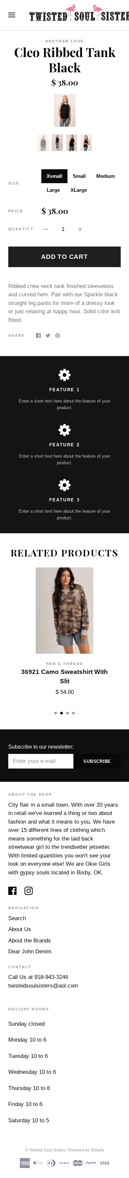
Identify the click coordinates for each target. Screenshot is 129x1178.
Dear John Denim (29, 951)
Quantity (20, 229)
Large (53, 190)
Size (14, 183)
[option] (64, 110)
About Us (19, 929)
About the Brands (29, 940)
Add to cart (64, 256)
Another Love (64, 41)
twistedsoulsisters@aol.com (43, 986)
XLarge (78, 190)
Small (79, 176)
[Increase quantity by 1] (80, 229)
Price (15, 211)
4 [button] (73, 713)
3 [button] (67, 713)
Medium (105, 176)
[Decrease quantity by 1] (45, 229)
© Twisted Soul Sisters (45, 1150)
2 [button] (61, 713)
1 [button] (55, 713)
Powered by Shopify (86, 1150)
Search (17, 918)
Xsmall (54, 176)
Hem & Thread (64, 664)
